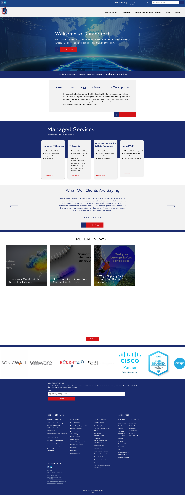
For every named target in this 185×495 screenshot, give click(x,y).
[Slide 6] (93, 217)
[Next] (171, 206)
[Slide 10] (100, 217)
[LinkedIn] (5, 2)
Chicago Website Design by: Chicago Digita (55, 483)
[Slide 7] (95, 217)
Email (50, 390)
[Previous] (14, 206)
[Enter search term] (181, 2)
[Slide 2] (86, 217)
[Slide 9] (98, 217)
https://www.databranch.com (54, 477)
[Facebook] (2, 2)
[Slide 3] (88, 217)
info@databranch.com (56, 479)
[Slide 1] (84, 217)
